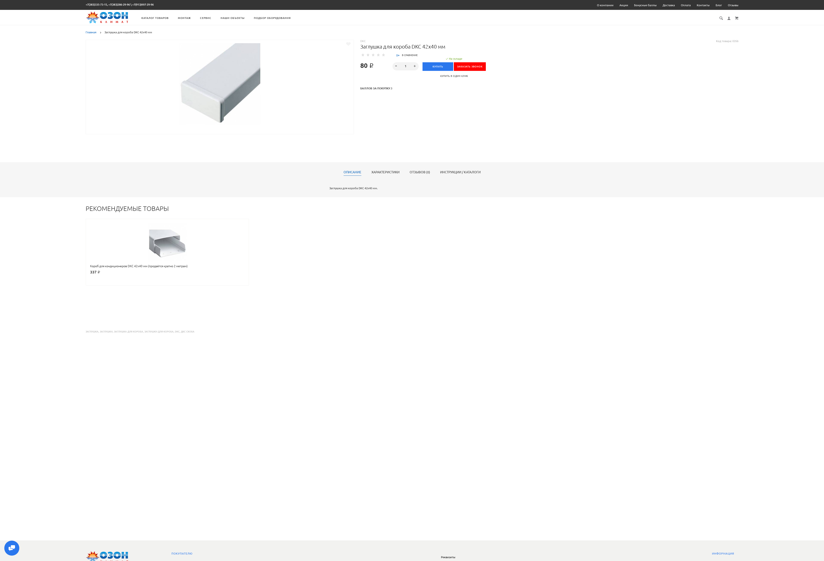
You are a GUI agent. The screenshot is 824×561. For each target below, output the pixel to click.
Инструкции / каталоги (460, 172)
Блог (719, 5)
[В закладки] (348, 44)
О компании (605, 5)
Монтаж (184, 18)
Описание (352, 172)
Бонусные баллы (645, 5)
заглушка (92, 331)
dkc (177, 331)
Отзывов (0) (420, 172)
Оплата (686, 5)
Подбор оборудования (272, 18)
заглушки (106, 331)
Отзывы (733, 5)
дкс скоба (187, 331)
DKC (363, 41)
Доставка (669, 5)
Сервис (205, 18)
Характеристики (385, 172)
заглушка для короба (128, 331)
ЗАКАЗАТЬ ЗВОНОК (470, 66)
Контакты (703, 5)
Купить (438, 66)
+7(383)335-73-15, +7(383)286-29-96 (108, 4)
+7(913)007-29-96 (143, 4)
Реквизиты (448, 557)
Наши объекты (233, 18)
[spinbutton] (406, 66)
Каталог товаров (155, 18)
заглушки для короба (159, 331)
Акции (624, 5)
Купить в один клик (454, 76)
